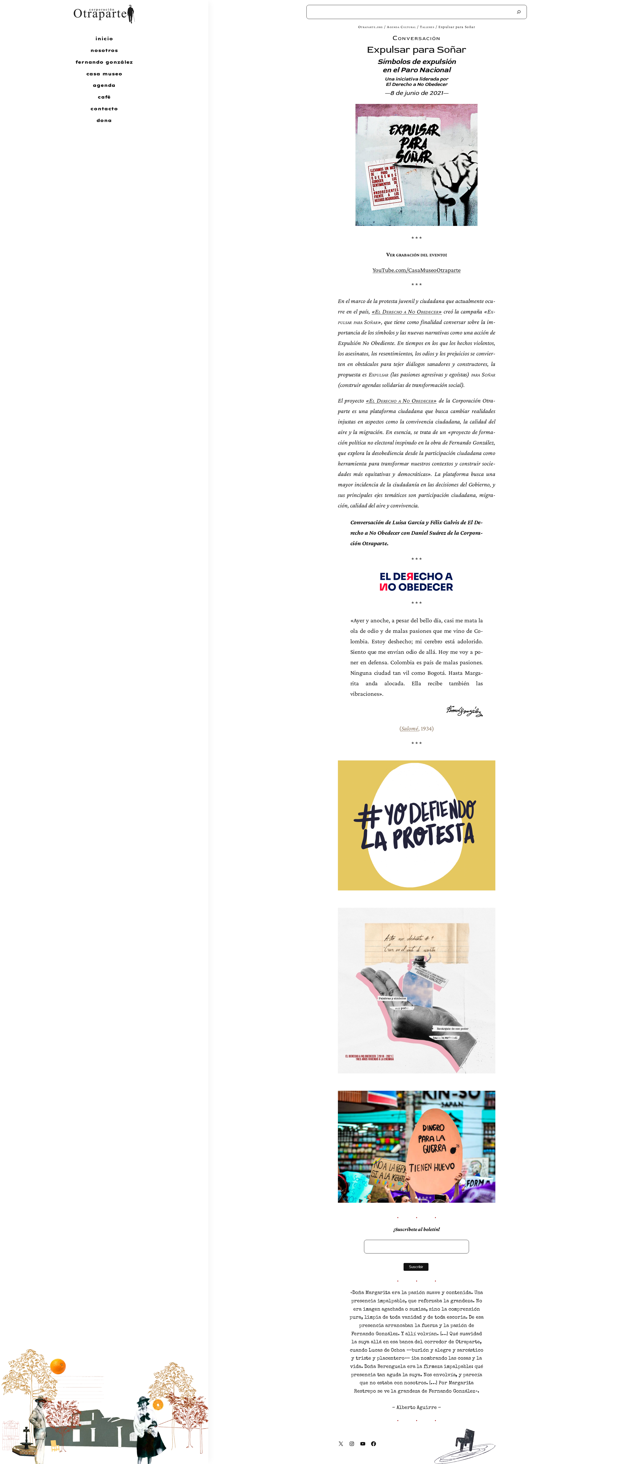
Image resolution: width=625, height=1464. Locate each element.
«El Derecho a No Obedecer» (407, 311)
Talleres (427, 27)
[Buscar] (519, 12)
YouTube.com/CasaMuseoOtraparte (416, 269)
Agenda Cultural (401, 27)
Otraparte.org (370, 27)
